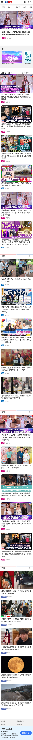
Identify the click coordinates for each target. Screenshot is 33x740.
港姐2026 (10, 7)
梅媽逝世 (16, 7)
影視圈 (4, 38)
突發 (3, 315)
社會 (3, 188)
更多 (29, 256)
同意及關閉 (25, 733)
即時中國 (4, 596)
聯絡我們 (3, 721)
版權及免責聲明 (20, 721)
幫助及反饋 (19, 724)
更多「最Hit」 (26, 73)
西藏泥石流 (23, 7)
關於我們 (3, 724)
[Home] (8, 2)
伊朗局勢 (30, 7)
